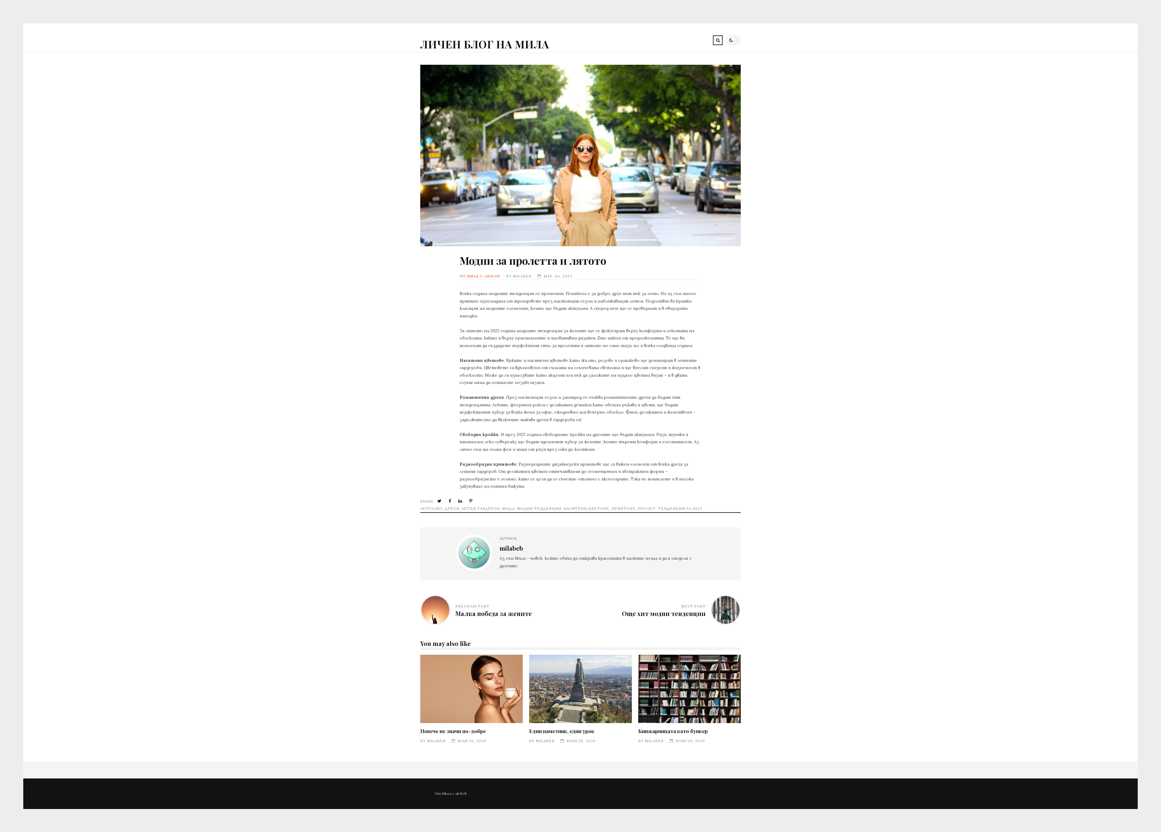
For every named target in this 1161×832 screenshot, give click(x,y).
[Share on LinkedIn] (461, 501)
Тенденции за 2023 (680, 508)
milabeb (522, 276)
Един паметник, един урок (580, 689)
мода (508, 508)
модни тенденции (539, 508)
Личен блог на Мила (484, 44)
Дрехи (452, 508)
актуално (431, 508)
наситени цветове (586, 508)
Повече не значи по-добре (471, 689)
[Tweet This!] (440, 501)
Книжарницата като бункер (689, 689)
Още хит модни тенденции (664, 613)
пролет (646, 508)
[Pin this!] (471, 501)
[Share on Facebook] (450, 501)
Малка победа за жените (493, 613)
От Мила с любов (480, 276)
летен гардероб (481, 508)
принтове (624, 508)
